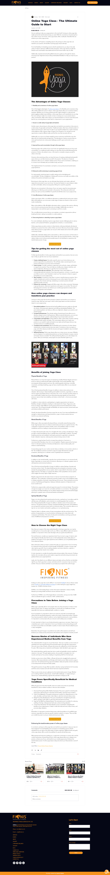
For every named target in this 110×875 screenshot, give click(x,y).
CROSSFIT (15, 845)
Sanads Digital (60, 873)
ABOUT (14, 839)
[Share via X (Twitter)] (35, 750)
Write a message (72, 842)
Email (70, 830)
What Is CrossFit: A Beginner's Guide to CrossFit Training (53, 777)
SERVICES (15, 834)
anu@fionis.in (20, 832)
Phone (70, 836)
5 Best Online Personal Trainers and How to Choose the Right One (34, 777)
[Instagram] (14, 863)
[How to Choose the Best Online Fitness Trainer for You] (75, 769)
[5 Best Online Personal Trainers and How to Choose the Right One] (34, 769)
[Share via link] (41, 750)
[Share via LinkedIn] (38, 750)
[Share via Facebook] (32, 750)
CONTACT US (16, 850)
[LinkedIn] (23, 863)
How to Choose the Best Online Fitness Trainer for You (75, 777)
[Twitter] (20, 863)
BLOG (14, 848)
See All (83, 761)
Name (70, 823)
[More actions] (78, 17)
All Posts (26, 8)
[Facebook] (17, 863)
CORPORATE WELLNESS (18, 843)
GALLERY (15, 841)
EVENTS (14, 837)
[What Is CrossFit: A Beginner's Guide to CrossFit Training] (55, 769)
